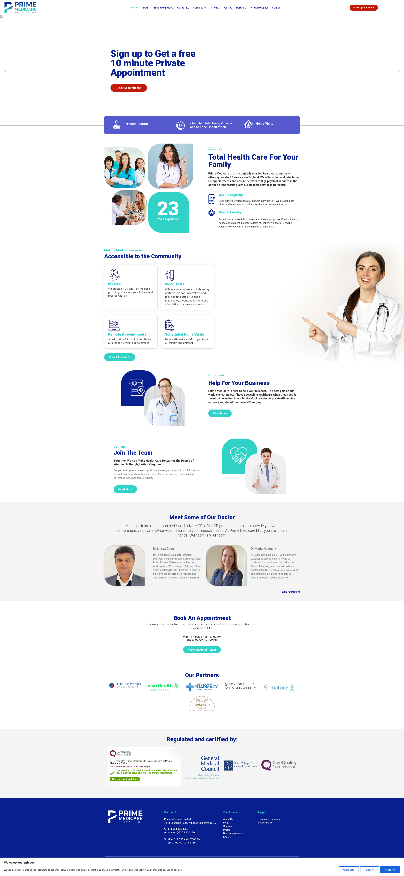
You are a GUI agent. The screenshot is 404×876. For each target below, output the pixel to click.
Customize (348, 869)
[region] (202, 867)
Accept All (390, 869)
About (145, 7)
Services (198, 7)
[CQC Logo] (120, 756)
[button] (4, 70)
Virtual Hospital (259, 7)
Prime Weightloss (163, 7)
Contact (276, 7)
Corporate (183, 7)
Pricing (215, 7)
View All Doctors (291, 591)
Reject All (369, 869)
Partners (241, 7)
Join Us (227, 7)
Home (134, 7)
